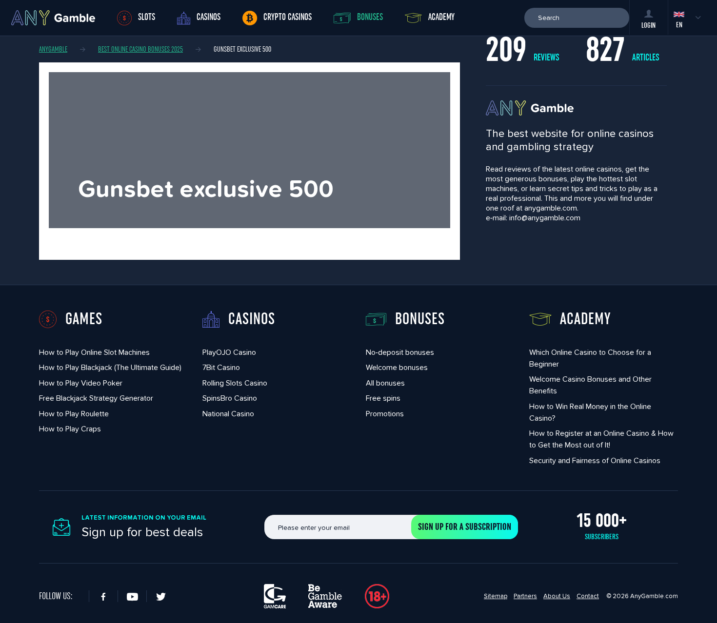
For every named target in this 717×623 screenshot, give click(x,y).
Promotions (385, 413)
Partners (525, 596)
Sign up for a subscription (464, 527)
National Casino (228, 413)
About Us (556, 596)
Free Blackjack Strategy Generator (96, 398)
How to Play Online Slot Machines (94, 352)
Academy (441, 17)
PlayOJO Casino (229, 352)
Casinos (208, 17)
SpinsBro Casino (229, 398)
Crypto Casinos (287, 17)
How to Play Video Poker (80, 383)
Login (648, 25)
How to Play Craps (70, 428)
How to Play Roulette (74, 413)
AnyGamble (53, 49)
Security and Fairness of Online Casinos (594, 460)
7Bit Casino (221, 367)
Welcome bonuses (397, 367)
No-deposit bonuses (400, 352)
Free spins (383, 398)
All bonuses (385, 383)
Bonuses (370, 17)
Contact (588, 596)
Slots (146, 17)
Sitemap (495, 596)
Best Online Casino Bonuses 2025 (140, 49)
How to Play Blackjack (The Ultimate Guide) (110, 367)
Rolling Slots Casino (234, 383)
